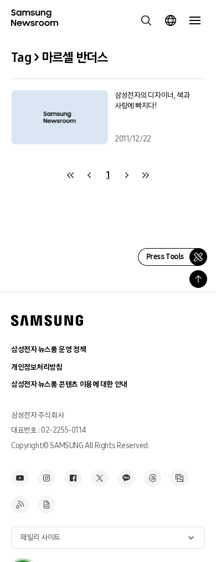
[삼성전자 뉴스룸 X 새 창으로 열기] (100, 478)
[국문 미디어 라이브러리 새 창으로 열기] (179, 478)
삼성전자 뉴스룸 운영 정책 (48, 349)
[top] (198, 279)
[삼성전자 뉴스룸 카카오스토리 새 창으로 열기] (126, 478)
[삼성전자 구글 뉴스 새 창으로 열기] (46, 504)
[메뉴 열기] (195, 20)
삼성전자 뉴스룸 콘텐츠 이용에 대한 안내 (69, 384)
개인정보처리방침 (37, 367)
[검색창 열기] (146, 20)
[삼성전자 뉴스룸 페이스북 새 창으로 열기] (73, 478)
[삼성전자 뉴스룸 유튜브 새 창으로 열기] (20, 478)
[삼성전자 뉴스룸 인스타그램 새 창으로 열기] (46, 478)
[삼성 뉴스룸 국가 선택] (171, 20)
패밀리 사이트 (40, 537)
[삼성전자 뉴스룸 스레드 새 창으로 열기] (153, 478)
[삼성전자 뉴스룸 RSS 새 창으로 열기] (20, 504)
